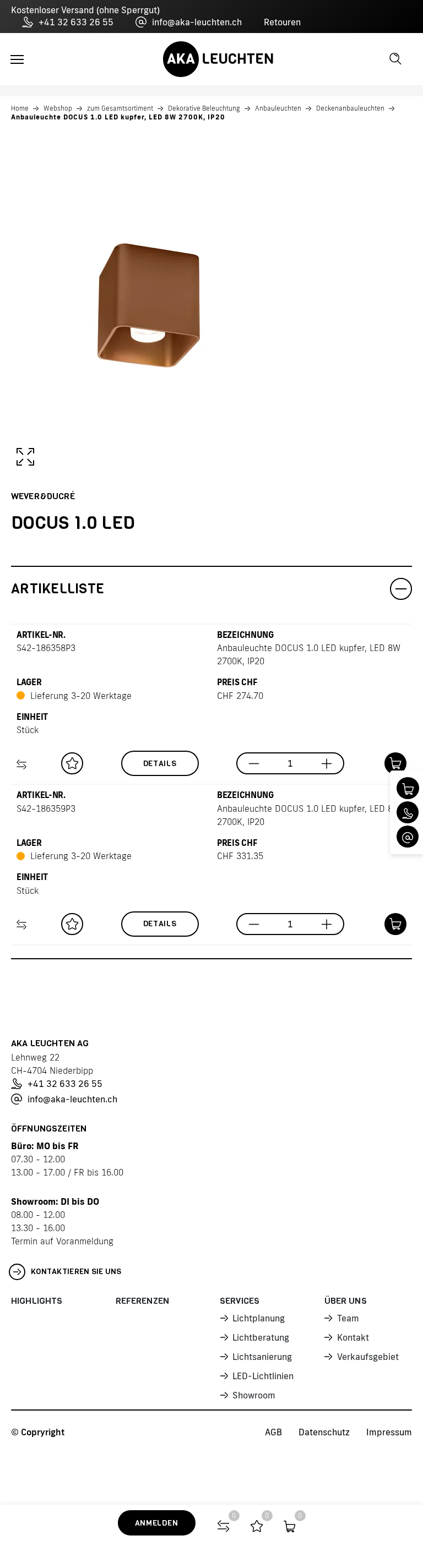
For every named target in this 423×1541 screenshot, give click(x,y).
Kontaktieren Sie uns (76, 1271)
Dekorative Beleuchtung (204, 108)
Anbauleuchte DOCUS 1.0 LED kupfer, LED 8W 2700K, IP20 (118, 117)
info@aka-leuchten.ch (197, 22)
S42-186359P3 (46, 808)
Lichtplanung (258, 1318)
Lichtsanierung (262, 1356)
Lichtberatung (260, 1337)
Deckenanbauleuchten (350, 108)
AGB (273, 1432)
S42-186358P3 (46, 647)
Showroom (253, 1395)
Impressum (389, 1432)
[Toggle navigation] (17, 59)
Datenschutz (324, 1432)
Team (348, 1318)
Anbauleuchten (278, 108)
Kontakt (353, 1337)
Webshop (58, 108)
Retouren (282, 22)
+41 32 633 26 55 (76, 22)
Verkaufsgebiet (368, 1356)
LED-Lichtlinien (263, 1375)
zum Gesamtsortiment (120, 108)
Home (20, 108)
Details (160, 763)
